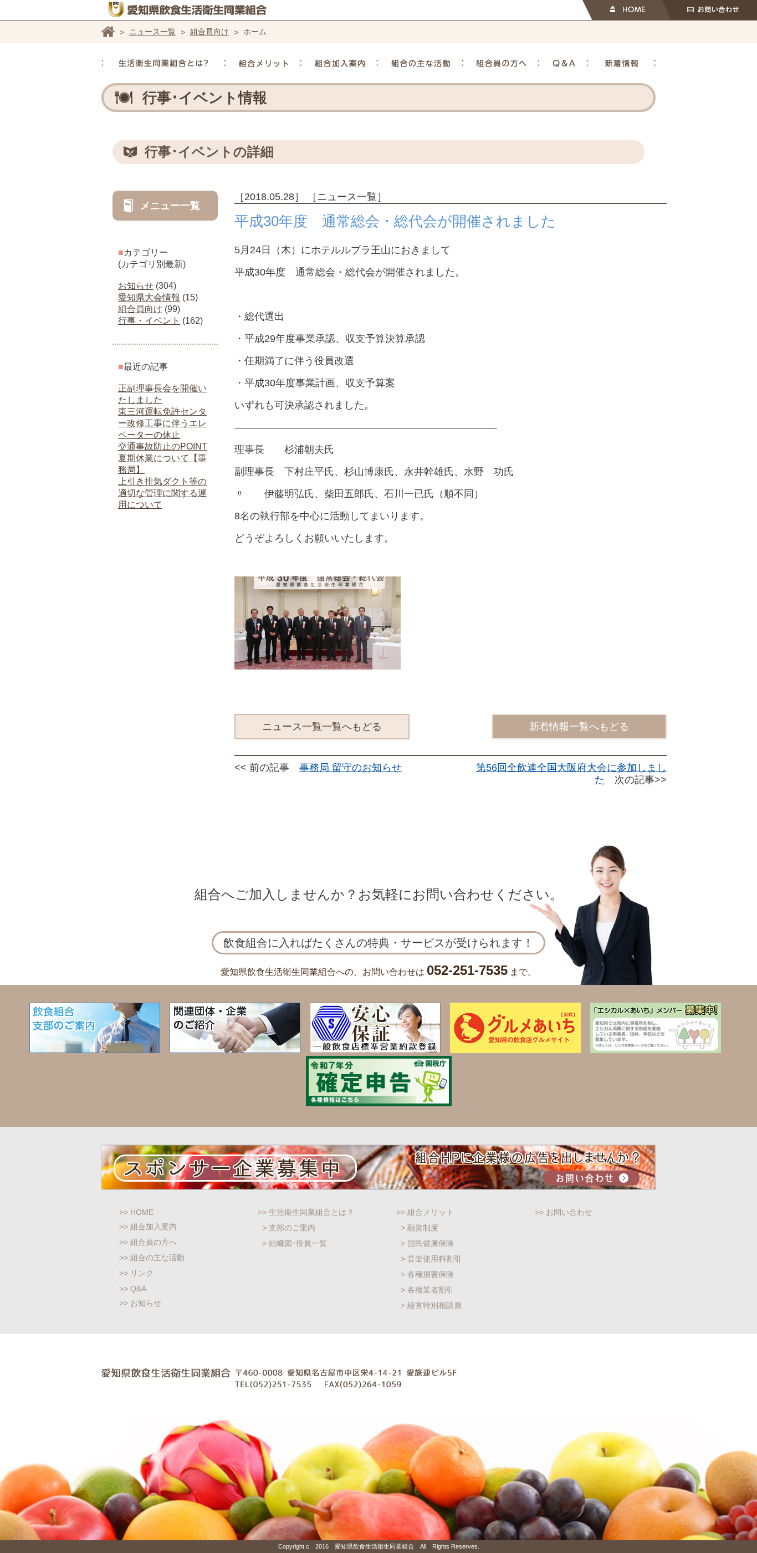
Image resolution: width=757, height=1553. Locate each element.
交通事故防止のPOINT (162, 446)
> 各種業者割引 (427, 1289)
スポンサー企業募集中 (378, 1167)
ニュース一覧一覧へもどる (322, 726)
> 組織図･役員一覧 (294, 1243)
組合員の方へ (501, 63)
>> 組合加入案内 (148, 1226)
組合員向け (209, 31)
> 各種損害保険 (427, 1274)
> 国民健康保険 (427, 1243)
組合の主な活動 (420, 63)
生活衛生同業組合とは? (163, 63)
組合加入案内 (340, 63)
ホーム (108, 31)
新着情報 (621, 63)
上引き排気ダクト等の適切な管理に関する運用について (162, 493)
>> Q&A (132, 1288)
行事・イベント (149, 320)
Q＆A (564, 63)
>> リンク (136, 1273)
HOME (626, 10)
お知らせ (136, 285)
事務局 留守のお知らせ (350, 767)
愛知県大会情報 (149, 297)
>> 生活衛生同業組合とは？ (306, 1212)
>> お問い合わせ (563, 1212)
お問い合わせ (709, 10)
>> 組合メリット (425, 1212)
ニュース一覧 (152, 31)
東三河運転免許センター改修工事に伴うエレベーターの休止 (162, 423)
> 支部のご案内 (288, 1227)
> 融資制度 (419, 1227)
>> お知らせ (140, 1303)
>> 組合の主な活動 (152, 1257)
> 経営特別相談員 (431, 1305)
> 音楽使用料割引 (431, 1258)
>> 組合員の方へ (148, 1242)
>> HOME (136, 1212)
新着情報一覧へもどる (579, 726)
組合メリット (263, 63)
